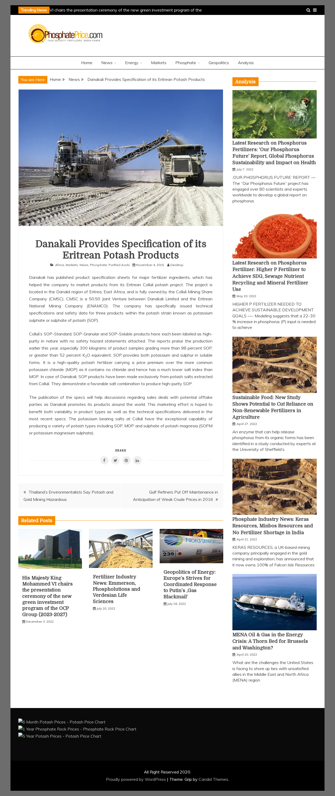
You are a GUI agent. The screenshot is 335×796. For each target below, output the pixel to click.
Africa (59, 265)
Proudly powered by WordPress (136, 779)
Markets (158, 62)
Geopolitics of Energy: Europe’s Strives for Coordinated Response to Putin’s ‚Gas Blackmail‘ (190, 584)
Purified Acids (119, 265)
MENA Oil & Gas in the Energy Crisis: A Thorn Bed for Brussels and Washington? (270, 641)
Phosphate (185, 62)
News (107, 62)
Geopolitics (219, 62)
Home (86, 62)
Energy (131, 62)
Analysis (246, 62)
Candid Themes (213, 779)
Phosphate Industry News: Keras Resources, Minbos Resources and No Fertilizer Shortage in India (272, 526)
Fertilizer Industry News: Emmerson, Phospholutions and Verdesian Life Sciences (116, 589)
